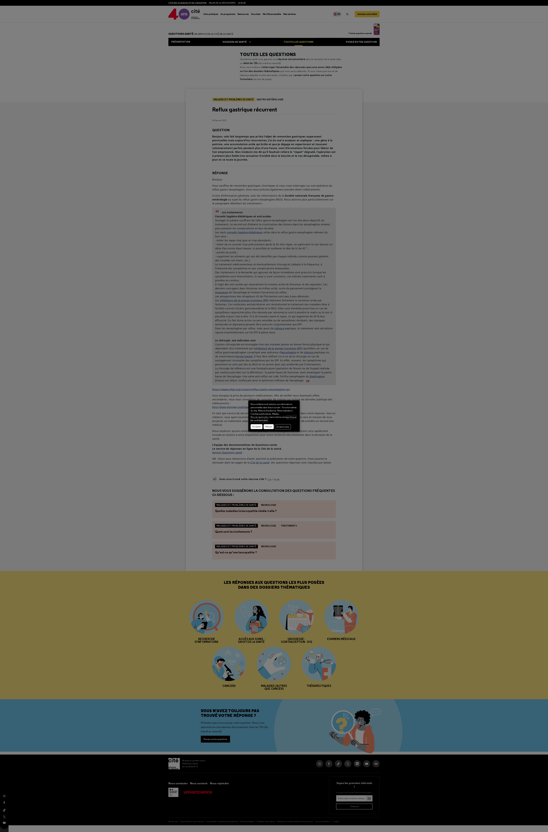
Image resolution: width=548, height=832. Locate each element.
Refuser (268, 426)
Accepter (256, 426)
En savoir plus (283, 426)
